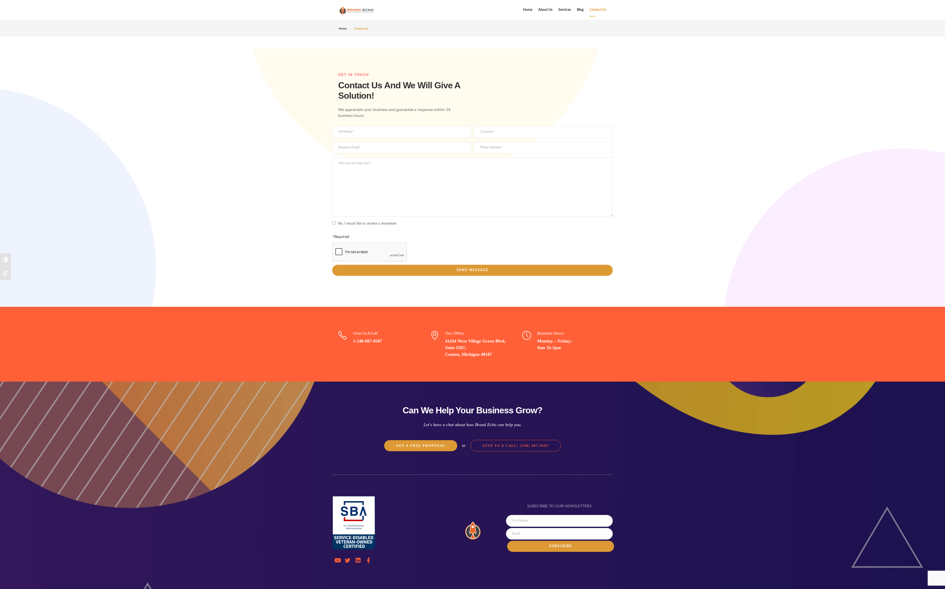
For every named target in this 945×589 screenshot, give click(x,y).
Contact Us (597, 10)
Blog (580, 10)
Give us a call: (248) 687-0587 (516, 446)
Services (564, 10)
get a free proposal (420, 446)
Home (527, 10)
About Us (545, 10)
